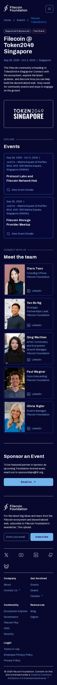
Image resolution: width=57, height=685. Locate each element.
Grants (34, 590)
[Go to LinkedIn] (36, 555)
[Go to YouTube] (21, 555)
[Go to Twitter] (6, 555)
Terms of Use (12, 649)
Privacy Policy (12, 660)
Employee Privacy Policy (18, 654)
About (7, 584)
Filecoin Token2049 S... (40, 20)
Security (9, 634)
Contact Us (10, 590)
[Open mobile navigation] (49, 9)
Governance (11, 617)
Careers (35, 596)
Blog (33, 611)
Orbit (7, 628)
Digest (34, 617)
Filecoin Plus (11, 622)
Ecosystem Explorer (16, 611)
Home (7, 20)
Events (21, 20)
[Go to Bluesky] (6, 566)
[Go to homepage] (15, 8)
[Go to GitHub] (50, 555)
